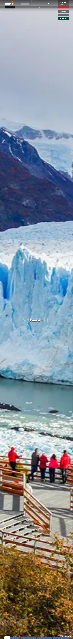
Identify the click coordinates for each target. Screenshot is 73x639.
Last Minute (28, 7)
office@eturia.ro (63, 4)
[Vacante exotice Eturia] (9, 3)
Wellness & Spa (63, 18)
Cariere (38, 0)
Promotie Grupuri (63, 7)
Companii (49, 0)
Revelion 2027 (63, 14)
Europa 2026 (63, 11)
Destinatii (36, 7)
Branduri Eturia (9, 7)
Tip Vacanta (44, 7)
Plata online (55, 0)
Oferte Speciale (19, 7)
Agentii (43, 0)
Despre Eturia (53, 7)
